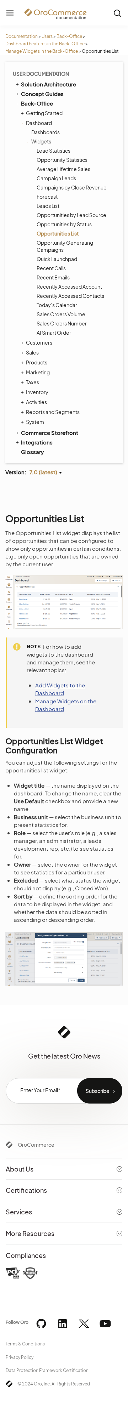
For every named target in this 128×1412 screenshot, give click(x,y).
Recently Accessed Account (69, 286)
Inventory (37, 392)
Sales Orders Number (62, 323)
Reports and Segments (53, 412)
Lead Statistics (53, 150)
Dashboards (45, 132)
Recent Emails (53, 277)
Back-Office (69, 36)
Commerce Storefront (49, 432)
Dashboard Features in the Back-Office (45, 43)
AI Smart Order (54, 332)
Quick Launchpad (57, 259)
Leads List (48, 206)
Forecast (47, 196)
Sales (32, 352)
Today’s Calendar (57, 305)
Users (47, 36)
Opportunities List (58, 233)
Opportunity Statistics (62, 160)
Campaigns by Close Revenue (72, 187)
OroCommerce (36, 1144)
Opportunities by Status (64, 224)
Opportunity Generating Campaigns (65, 246)
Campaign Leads (56, 178)
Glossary (32, 451)
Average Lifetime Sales (63, 169)
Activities (36, 402)
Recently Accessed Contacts (70, 296)
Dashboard (39, 123)
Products (36, 362)
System (35, 422)
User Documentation (41, 73)
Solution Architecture (48, 84)
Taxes (32, 382)
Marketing (38, 372)
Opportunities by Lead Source (71, 215)
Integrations (37, 442)
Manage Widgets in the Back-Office (41, 51)
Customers (39, 342)
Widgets (41, 141)
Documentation (21, 36)
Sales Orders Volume (61, 314)
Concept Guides (42, 93)
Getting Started (44, 113)
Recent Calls (51, 268)
